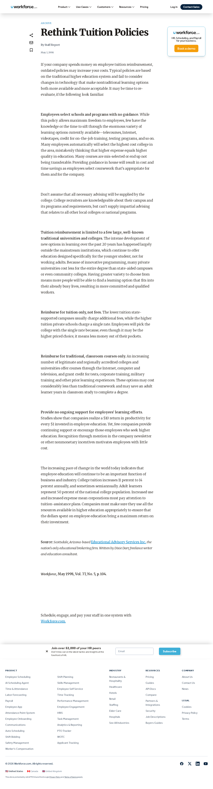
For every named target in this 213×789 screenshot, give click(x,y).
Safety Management (17, 742)
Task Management (68, 718)
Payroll (9, 700)
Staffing (113, 704)
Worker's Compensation (19, 748)
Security (150, 710)
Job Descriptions (156, 716)
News (185, 688)
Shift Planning (65, 676)
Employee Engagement (71, 706)
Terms (185, 718)
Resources (125, 6)
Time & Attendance (16, 688)
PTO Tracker (64, 730)
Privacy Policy (190, 712)
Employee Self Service (70, 688)
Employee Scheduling (17, 676)
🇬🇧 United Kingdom (52, 771)
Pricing (144, 6)
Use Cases (82, 6)
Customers (103, 6)
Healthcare (115, 686)
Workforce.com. (53, 621)
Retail (112, 698)
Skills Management (68, 682)
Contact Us (188, 682)
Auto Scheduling (14, 730)
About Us (187, 676)
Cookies (187, 706)
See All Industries (119, 722)
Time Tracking (65, 694)
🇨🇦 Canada (32, 771)
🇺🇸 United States (14, 771)
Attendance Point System (20, 712)
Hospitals (114, 716)
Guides (150, 682)
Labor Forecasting (15, 694)
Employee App (13, 706)
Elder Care (115, 710)
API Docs (151, 688)
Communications (15, 724)
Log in (174, 6)
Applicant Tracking (68, 742)
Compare (151, 694)
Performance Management (73, 700)
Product (62, 6)
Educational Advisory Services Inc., (118, 542)
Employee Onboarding (18, 718)
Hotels (113, 692)
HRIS (60, 712)
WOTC (61, 736)
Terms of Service (71, 777)
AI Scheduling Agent (17, 682)
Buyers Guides (154, 722)
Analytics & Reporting (69, 724)
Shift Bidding (12, 736)
